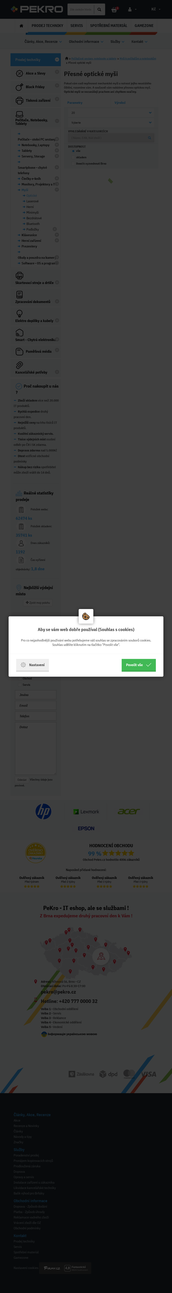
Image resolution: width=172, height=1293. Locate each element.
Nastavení (36, 664)
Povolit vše (134, 664)
